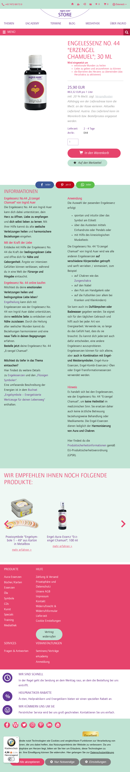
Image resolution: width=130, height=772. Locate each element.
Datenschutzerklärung (102, 752)
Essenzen (9, 587)
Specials (8, 614)
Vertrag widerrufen (49, 634)
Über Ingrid (118, 23)
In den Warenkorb (96, 153)
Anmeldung (43, 662)
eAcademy (32, 23)
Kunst (7, 609)
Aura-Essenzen (12, 577)
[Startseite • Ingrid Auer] (65, 14)
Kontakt (40, 601)
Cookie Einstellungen (48, 621)
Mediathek (93, 23)
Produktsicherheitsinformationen (87, 445)
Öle (6, 593)
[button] (119, 4)
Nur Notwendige (59, 763)
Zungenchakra (82, 280)
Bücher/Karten (13, 582)
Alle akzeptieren (25, 762)
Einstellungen (93, 763)
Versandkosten (104, 96)
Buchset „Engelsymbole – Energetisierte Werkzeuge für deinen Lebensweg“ (24, 395)
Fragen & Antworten (16, 651)
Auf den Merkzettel (89, 163)
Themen (9, 23)
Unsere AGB (43, 591)
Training (9, 620)
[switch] (11, 759)
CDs (6, 604)
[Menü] (17, 738)
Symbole (9, 598)
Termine (55, 23)
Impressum (42, 596)
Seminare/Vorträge (47, 651)
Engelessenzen (16, 375)
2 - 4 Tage (89, 128)
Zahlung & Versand (47, 577)
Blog (72, 23)
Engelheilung (11, 302)
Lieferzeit (41, 616)
